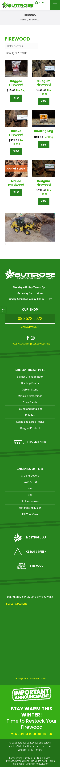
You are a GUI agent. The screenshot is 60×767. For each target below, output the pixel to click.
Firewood (36, 566)
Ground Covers (30, 475)
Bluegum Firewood (44, 83)
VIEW (16, 98)
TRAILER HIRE (36, 441)
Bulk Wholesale (40, 343)
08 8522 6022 (30, 318)
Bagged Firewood (16, 83)
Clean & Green (36, 551)
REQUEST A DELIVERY (16, 603)
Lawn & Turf (30, 482)
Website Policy (25, 749)
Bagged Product (30, 428)
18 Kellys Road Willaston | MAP (30, 678)
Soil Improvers (30, 501)
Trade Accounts (20, 343)
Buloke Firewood (16, 133)
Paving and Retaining (30, 408)
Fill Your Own (30, 514)
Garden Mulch (22, 760)
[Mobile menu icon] (55, 5)
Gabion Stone (30, 389)
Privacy (38, 749)
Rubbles (30, 415)
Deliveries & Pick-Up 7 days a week (30, 597)
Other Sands (30, 402)
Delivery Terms (43, 746)
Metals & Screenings (30, 396)
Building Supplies (41, 758)
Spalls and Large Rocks (30, 421)
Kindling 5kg (43, 131)
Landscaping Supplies (30, 370)
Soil (30, 494)
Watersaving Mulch (30, 507)
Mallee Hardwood (16, 183)
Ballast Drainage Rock (30, 376)
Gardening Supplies (30, 469)
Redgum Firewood (44, 183)
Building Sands (30, 383)
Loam (30, 488)
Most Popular (36, 537)
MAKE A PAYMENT (30, 327)
